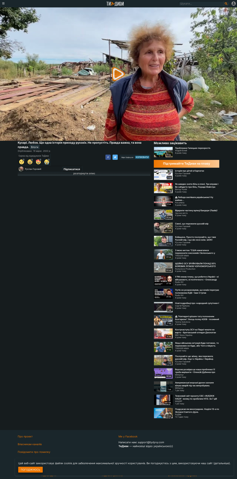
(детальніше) (221, 463)
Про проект (25, 436)
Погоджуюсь (30, 469)
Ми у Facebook (128, 436)
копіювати (142, 157)
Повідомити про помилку (34, 452)
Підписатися (72, 169)
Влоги (34, 147)
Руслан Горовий (33, 169)
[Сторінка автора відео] (21, 169)
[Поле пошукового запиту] (226, 3)
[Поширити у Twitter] (115, 157)
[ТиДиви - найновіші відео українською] (115, 4)
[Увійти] (234, 3)
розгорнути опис (84, 173)
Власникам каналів (30, 444)
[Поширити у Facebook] (108, 157)
